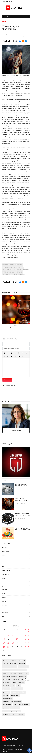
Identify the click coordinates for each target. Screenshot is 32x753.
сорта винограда (7, 711)
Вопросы (4, 605)
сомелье (16, 707)
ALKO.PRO (13, 745)
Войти (11, 1)
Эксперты (4, 589)
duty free (19, 271)
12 (13, 639)
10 (4, 639)
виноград (21, 682)
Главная (3, 749)
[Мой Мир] (26, 41)
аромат (20, 673)
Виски (3, 555)
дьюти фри (6, 692)
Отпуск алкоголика (16, 327)
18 (8, 643)
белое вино (22, 676)
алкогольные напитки (19, 669)
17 (4, 643)
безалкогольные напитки (10, 676)
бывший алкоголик (7, 269)
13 (17, 639)
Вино (3, 562)
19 (13, 643)
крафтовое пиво (7, 698)
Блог (3, 21)
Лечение (4, 608)
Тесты (3, 593)
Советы (4, 601)
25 (8, 647)
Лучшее (4, 585)
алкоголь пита (7, 669)
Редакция (10, 749)
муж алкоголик (7, 704)
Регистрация (5, 1)
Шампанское (5, 574)
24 (4, 647)
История (13, 660)
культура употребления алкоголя (12, 701)
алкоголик (5, 264)
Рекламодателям (19, 749)
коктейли (5, 695)
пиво (15, 704)
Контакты (4, 751)
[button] (4, 353)
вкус (13, 685)
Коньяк (3, 578)
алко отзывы (19, 272)
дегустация (6, 688)
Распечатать (27, 36)
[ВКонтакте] (20, 41)
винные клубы (6, 682)
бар (26, 673)
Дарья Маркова (16, 430)
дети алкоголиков (7, 267)
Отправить (7, 379)
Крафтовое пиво (6, 570)
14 (21, 639)
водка (18, 685)
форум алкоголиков (8, 714)
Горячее (4, 582)
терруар (17, 711)
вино (14, 682)
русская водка (7, 707)
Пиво (3, 566)
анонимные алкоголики (16, 264)
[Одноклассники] (23, 41)
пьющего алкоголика (18, 274)
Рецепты (4, 597)
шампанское (20, 714)
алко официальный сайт (8, 271)
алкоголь (13, 666)
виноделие (6, 685)
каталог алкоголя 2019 (8, 272)
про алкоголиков (18, 267)
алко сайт (25, 269)
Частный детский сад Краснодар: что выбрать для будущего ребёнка (22, 529)
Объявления (5, 612)
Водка (3, 558)
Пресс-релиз (5, 551)
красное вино (14, 695)
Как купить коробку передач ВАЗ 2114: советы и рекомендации (22, 485)
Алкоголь (4, 547)
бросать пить (17, 269)
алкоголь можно (6, 274)
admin (3, 34)
